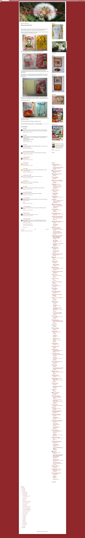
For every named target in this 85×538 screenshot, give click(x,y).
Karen (24, 144)
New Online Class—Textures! (57, 418)
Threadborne (55, 288)
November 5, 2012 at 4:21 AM (27, 194)
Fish (53, 279)
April (23, 520)
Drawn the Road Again (56, 227)
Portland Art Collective (56, 414)
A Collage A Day (55, 209)
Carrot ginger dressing (56, 292)
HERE (44, 30)
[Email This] (37, 123)
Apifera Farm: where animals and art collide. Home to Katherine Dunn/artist (57, 236)
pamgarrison (55, 357)
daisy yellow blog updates (57, 170)
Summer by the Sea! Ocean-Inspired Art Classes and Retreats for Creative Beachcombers (58, 201)
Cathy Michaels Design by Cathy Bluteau (57, 308)
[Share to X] (39, 123)
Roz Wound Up (55, 417)
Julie (24, 135)
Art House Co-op (55, 479)
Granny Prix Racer (55, 225)
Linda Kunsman (25, 206)
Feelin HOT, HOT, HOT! (56, 254)
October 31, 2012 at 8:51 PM (27, 148)
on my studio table (55, 473)
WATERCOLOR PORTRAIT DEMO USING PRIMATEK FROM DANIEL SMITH (58, 321)
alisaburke (54, 199)
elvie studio (55, 364)
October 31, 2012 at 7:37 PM (27, 132)
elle (23, 128)
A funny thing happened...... (27, 508)
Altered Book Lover (56, 164)
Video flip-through (55, 393)
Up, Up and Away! (55, 362)
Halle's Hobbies (55, 193)
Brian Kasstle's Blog (56, 437)
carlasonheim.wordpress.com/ (58, 221)
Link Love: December (56, 328)
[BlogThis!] (38, 123)
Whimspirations (55, 349)
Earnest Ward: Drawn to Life (57, 361)
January (24, 524)
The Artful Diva (55, 224)
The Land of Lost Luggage (57, 180)
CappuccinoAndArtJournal (57, 281)
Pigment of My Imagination (57, 441)
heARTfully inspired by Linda (58, 253)
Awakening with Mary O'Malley (58, 167)
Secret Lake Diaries (56, 392)
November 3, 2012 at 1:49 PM (27, 177)
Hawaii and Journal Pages (56, 452)
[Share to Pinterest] (41, 123)
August (24, 515)
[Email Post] (35, 123)
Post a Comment (24, 227)
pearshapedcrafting (26, 192)
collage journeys (55, 247)
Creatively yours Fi (26, 175)
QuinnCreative (55, 301)
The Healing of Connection (56, 168)
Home (35, 229)
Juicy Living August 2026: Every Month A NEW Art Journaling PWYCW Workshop (57, 186)
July (23, 516)
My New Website (55, 427)
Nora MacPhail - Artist (56, 213)
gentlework (55, 389)
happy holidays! (55, 449)
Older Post (47, 229)
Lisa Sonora (55, 304)
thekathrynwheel (26, 218)
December (24, 492)
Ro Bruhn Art (55, 343)
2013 (23, 489)
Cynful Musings (55, 404)
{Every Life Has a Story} (57, 204)
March (24, 521)
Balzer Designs (55, 240)
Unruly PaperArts (56, 444)
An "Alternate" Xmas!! (56, 445)
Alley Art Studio (55, 423)
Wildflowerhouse (56, 375)
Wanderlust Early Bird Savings (57, 368)
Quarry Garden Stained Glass (58, 216)
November (24, 493)
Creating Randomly (55, 272)
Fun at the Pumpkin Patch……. (27, 509)
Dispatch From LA (56, 459)
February (24, 523)
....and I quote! (25, 497)
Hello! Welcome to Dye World (58, 420)
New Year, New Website (56, 424)
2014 (23, 488)
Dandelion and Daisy (60, 143)
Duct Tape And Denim (56, 231)
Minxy (24, 186)
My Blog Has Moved (56, 248)
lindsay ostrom (55, 261)
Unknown (24, 162)
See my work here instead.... (57, 470)
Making (54, 282)
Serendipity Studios (56, 353)
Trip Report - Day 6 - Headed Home (58, 405)
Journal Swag (25, 197)
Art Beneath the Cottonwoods (58, 271)
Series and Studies (55, 457)
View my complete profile (56, 150)
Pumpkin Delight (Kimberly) (27, 151)
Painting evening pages (56, 171)
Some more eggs (55, 466)
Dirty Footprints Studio (57, 462)
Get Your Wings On (55, 302)
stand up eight (55, 365)
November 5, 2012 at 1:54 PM (27, 203)
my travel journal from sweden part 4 (58, 460)
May (23, 519)
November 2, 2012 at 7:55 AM (27, 165)
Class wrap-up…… (25, 505)
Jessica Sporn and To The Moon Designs (57, 379)
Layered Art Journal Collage (57, 408)
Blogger (47, 531)
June (23, 517)
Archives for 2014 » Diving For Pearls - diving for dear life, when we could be (58, 455)
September (24, 513)
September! (54, 347)
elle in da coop (55, 383)
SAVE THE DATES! (56, 251)
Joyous (24, 168)
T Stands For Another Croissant (57, 165)
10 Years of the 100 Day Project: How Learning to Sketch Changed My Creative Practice (57, 206)
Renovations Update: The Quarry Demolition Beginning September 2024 (57, 218)
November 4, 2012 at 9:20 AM (27, 189)
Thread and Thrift (56, 278)
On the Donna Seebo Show (57, 285)
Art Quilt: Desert (55, 174)
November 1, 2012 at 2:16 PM (27, 159)
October (24, 494)
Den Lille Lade (55, 274)
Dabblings (54, 407)
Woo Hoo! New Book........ (27, 502)
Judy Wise (54, 451)
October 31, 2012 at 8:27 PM (27, 141)
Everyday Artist (55, 196)
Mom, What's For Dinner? (57, 291)
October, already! (25, 512)
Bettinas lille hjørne (56, 465)
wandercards (54, 299)
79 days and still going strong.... (57, 313)
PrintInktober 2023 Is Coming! (57, 241)
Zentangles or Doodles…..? (27, 510)
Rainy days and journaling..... (27, 501)
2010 (23, 527)
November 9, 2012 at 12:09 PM (28, 215)
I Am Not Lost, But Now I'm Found (58, 463)
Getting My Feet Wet (56, 395)
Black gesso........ (25, 498)
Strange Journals (56, 371)
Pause (54, 390)
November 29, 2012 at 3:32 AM (28, 225)
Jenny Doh (55, 335)
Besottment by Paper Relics (57, 386)
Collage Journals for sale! (56, 245)
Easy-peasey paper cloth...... (27, 506)
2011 (23, 526)
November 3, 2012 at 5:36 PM (27, 183)
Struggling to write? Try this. (57, 305)
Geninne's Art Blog (56, 346)
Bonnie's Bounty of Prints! (56, 421)
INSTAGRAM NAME (56, 411)
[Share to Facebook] (40, 123)
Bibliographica (55, 331)
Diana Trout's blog (56, 264)
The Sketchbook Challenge (57, 312)
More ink (54, 325)
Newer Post (23, 229)
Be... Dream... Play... (56, 250)
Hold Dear (54, 476)
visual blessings (55, 267)
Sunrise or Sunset (55, 190)
